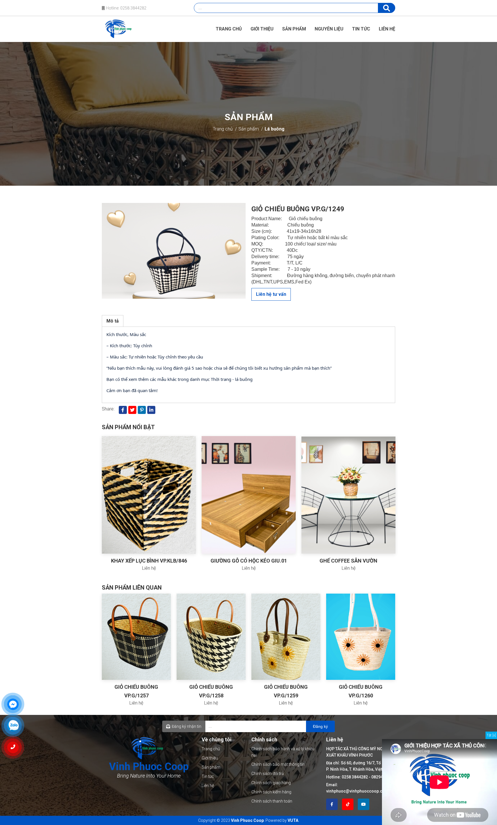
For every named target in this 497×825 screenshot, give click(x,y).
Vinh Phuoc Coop (247, 820)
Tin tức (361, 29)
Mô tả (112, 321)
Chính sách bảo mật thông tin (278, 764)
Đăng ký (320, 726)
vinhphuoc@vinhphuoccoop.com (357, 791)
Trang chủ (229, 29)
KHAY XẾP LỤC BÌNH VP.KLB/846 (149, 561)
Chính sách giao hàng (271, 782)
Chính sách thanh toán (271, 801)
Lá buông (274, 129)
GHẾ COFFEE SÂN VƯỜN (348, 561)
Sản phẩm (294, 29)
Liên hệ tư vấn (271, 294)
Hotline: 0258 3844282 (125, 8)
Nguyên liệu (329, 29)
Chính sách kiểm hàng (271, 792)
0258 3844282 (355, 777)
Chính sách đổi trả (267, 773)
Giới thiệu (262, 29)
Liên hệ (387, 29)
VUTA (293, 820)
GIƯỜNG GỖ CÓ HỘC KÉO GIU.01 (249, 561)
